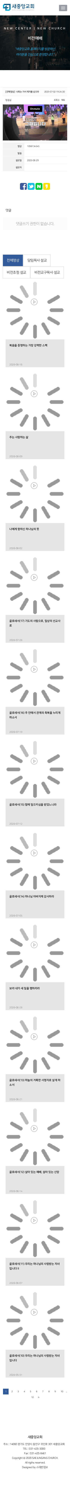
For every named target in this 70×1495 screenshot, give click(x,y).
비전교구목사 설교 (47, 272)
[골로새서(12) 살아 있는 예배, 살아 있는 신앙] (35, 1137)
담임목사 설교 (37, 260)
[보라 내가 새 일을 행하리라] (35, 953)
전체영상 (13, 260)
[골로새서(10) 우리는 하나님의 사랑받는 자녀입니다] (35, 1320)
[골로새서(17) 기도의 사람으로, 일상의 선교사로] (35, 585)
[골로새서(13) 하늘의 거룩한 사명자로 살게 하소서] (35, 1045)
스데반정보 (42, 1467)
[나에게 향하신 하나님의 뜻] (35, 494)
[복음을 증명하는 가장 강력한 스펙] (35, 310)
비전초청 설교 (16, 272)
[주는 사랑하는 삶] (35, 402)
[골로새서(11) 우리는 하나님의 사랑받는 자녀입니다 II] (35, 1228)
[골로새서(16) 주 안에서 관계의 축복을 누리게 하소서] (35, 677)
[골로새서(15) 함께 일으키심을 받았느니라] (35, 769)
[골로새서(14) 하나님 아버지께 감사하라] (35, 861)
